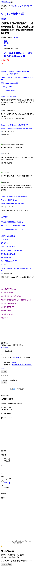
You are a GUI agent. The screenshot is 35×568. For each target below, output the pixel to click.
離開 (10, 564)
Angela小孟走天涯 (12, 14)
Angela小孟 (4, 347)
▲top (2, 368)
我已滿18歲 (4, 564)
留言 (18, 357)
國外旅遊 (15, 362)
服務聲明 (19, 543)
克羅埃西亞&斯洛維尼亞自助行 (22, 365)
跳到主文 (3, 19)
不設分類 (15, 37)
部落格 (6, 43)
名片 (5, 45)
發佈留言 (3, 382)
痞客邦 (15, 357)
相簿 (5, 41)
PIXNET (8, 541)
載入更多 (3, 371)
